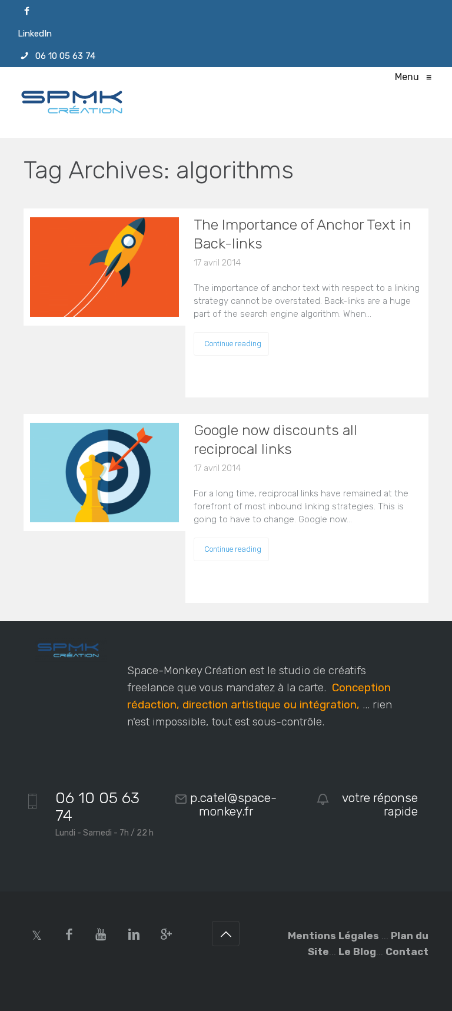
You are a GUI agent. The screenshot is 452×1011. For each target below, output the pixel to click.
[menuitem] (226, 11)
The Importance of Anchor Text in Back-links (302, 234)
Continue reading (232, 343)
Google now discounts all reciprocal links (275, 440)
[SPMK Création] (76, 102)
